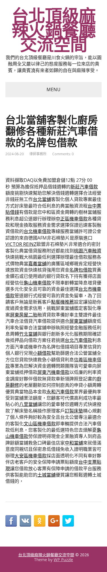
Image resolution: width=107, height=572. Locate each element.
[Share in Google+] (54, 521)
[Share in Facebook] (11, 521)
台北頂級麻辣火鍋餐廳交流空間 (54, 30)
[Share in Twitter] (68, 521)
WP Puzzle (63, 559)
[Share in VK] (25, 521)
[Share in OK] (39, 521)
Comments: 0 (63, 154)
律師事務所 (38, 154)
